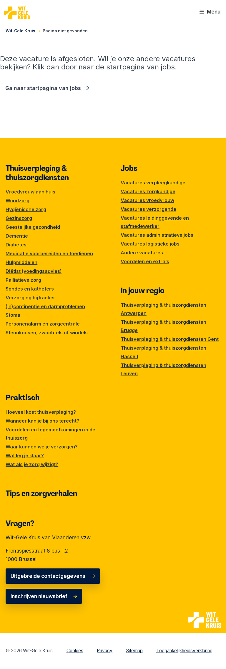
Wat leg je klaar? (25, 455)
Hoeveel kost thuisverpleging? (41, 412)
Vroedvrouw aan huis (30, 192)
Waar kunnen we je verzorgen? (42, 447)
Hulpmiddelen (21, 262)
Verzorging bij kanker (30, 298)
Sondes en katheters (30, 289)
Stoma (13, 315)
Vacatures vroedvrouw (147, 200)
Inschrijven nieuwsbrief (39, 596)
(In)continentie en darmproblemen (45, 306)
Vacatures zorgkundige (148, 191)
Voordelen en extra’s (145, 261)
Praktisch (22, 398)
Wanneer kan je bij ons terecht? (42, 421)
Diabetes (16, 245)
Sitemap (134, 650)
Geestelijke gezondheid (33, 227)
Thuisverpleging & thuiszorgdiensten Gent (170, 339)
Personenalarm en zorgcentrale (43, 324)
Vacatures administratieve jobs (157, 235)
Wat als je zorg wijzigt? (32, 464)
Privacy (104, 650)
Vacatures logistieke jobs (150, 244)
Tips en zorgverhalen (41, 493)
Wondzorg (17, 200)
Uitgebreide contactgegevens (48, 576)
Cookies (75, 650)
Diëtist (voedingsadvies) (34, 271)
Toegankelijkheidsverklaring (184, 650)
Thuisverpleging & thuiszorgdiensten (37, 173)
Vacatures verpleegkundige (153, 183)
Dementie (17, 236)
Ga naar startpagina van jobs (43, 88)
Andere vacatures (142, 253)
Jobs (129, 168)
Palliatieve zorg (23, 280)
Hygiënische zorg (26, 209)
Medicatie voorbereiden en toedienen (49, 253)
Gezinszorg (19, 218)
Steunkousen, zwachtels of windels (47, 333)
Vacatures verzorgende (148, 209)
